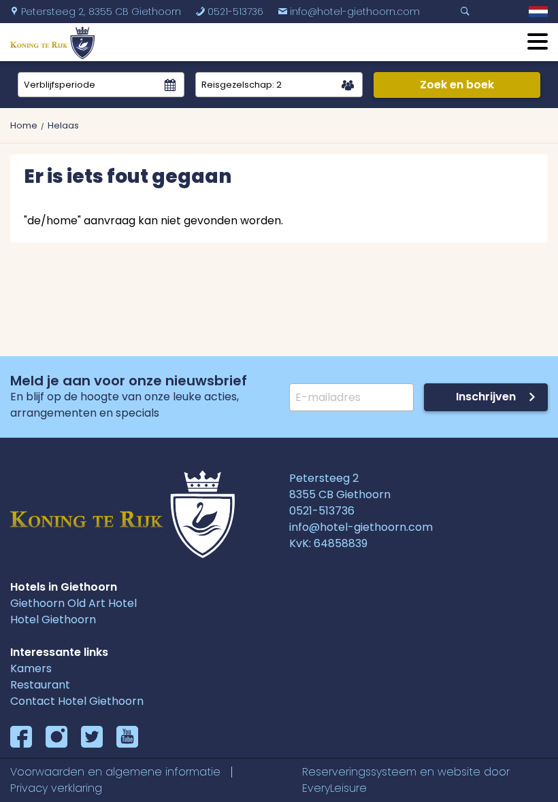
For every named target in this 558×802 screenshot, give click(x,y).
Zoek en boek (457, 84)
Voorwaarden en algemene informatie (115, 772)
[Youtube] (127, 737)
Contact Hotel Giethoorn (77, 701)
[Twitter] (92, 737)
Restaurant (40, 685)
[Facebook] (21, 737)
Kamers (31, 668)
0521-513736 (229, 11)
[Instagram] (56, 737)
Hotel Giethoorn (53, 619)
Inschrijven (486, 396)
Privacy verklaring (56, 788)
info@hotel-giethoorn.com (349, 11)
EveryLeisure (334, 788)
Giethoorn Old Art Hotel (73, 603)
